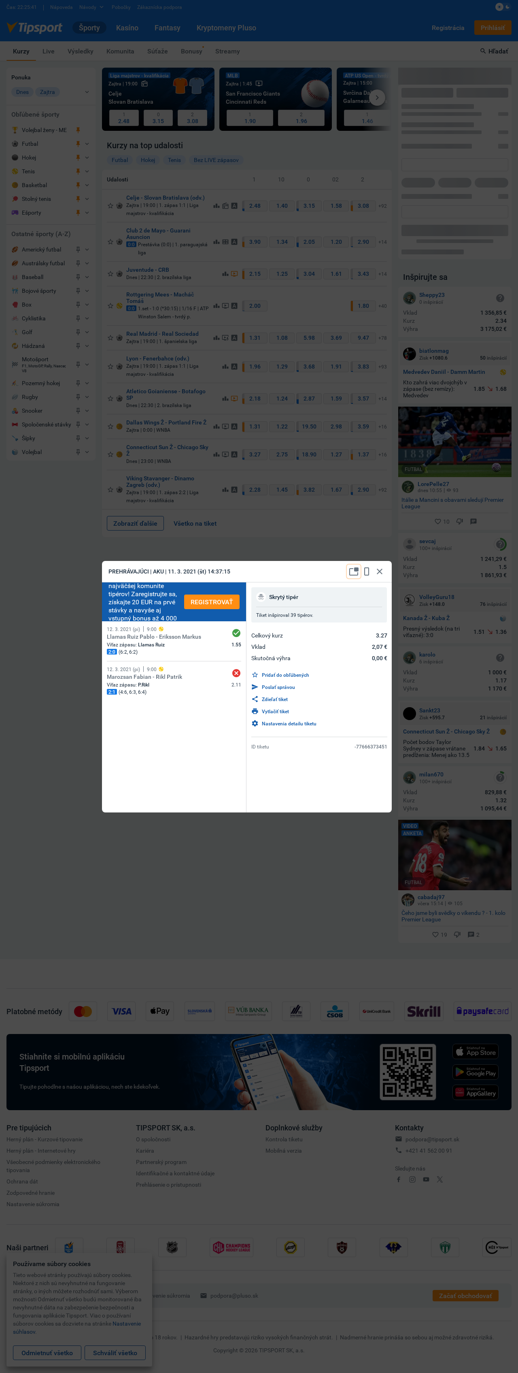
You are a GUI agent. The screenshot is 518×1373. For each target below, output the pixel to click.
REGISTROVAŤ (212, 601)
